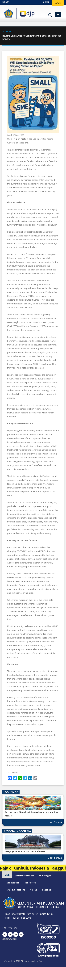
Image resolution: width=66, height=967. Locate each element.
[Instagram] (21, 934)
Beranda (7, 31)
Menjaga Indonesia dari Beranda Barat (25, 851)
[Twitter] (10, 934)
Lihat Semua (55, 822)
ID (43, 1)
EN (47, 1)
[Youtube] (15, 934)
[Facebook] (4, 934)
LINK (7, 875)
